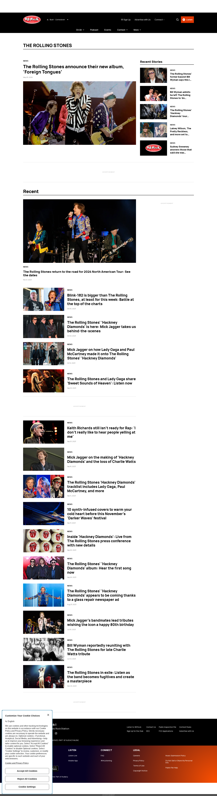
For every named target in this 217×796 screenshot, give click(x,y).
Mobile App (73, 761)
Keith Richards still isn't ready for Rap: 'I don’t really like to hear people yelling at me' (101, 432)
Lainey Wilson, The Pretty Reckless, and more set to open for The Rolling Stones (180, 134)
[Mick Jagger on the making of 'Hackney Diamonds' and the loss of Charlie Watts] (43, 459)
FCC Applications (166, 731)
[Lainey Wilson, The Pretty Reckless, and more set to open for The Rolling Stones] (153, 130)
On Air (79, 30)
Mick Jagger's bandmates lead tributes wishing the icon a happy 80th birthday (100, 622)
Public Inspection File (167, 727)
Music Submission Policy (175, 756)
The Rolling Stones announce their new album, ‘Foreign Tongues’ (73, 69)
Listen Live (72, 756)
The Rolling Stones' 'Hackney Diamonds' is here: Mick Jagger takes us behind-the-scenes (101, 326)
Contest (121, 30)
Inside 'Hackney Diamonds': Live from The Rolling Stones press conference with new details (99, 541)
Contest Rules (185, 727)
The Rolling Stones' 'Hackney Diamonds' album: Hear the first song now (99, 568)
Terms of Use (138, 766)
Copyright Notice (140, 771)
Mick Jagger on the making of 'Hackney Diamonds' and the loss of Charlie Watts (101, 459)
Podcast (94, 30)
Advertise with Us (143, 19)
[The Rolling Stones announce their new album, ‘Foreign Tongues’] (79, 113)
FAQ (102, 756)
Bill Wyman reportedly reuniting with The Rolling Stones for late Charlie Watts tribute (98, 649)
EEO (148, 731)
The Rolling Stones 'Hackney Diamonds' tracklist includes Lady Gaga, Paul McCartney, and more (101, 486)
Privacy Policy (138, 761)
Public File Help (172, 768)
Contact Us (151, 727)
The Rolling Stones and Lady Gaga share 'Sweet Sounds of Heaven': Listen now (101, 380)
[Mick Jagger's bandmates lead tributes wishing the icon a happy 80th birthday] (43, 622)
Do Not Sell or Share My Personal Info (179, 762)
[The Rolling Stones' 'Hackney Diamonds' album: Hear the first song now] (43, 567)
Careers (136, 756)
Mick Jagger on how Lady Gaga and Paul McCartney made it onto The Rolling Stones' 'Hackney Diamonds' (100, 353)
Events (107, 30)
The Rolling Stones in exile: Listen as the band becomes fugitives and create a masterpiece (100, 676)
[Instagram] (56, 733)
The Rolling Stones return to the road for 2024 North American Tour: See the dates (76, 273)
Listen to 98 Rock (134, 727)
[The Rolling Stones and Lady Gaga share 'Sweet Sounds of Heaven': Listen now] (43, 380)
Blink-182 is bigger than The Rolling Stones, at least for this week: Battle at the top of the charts (100, 299)
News (25, 61)
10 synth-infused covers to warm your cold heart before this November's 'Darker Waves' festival (99, 513)
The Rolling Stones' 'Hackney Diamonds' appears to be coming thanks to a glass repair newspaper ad (101, 595)
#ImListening (106, 761)
